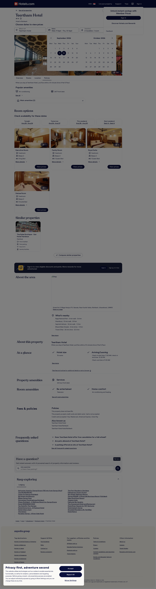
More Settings (70, 580)
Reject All (70, 575)
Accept (71, 569)
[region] (43, 575)
